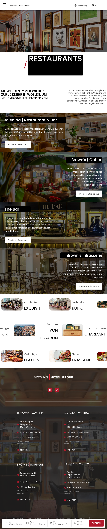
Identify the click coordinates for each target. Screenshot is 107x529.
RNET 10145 (25, 450)
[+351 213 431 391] (65, 488)
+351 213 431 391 (74, 487)
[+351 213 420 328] (65, 437)
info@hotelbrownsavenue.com (31, 432)
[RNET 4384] (18, 500)
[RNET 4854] (65, 450)
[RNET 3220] (65, 500)
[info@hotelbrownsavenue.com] (18, 432)
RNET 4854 (72, 450)
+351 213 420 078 (27, 487)
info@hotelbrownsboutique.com (32, 482)
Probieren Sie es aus (18, 144)
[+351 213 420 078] (18, 487)
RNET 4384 (25, 499)
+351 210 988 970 (27, 437)
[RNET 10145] (18, 450)
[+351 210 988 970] (18, 437)
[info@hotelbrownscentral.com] (65, 432)
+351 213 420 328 (74, 437)
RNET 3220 (71, 500)
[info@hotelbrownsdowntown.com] (65, 483)
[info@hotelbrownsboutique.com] (18, 482)
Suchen (96, 523)
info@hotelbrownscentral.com (78, 432)
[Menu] (4, 5)
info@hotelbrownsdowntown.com (79, 483)
